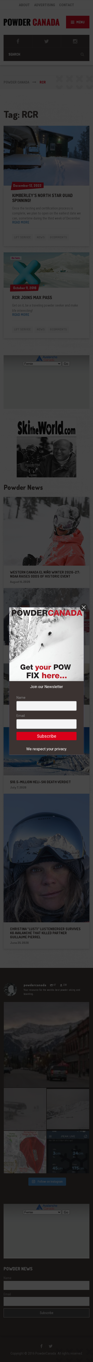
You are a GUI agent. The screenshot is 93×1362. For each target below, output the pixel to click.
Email (20, 716)
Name (21, 697)
